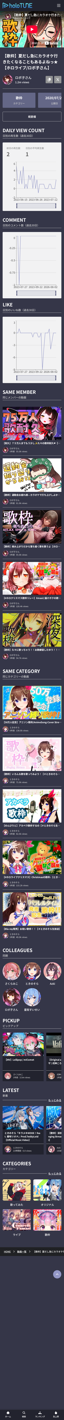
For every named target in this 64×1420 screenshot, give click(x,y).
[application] (32, 185)
